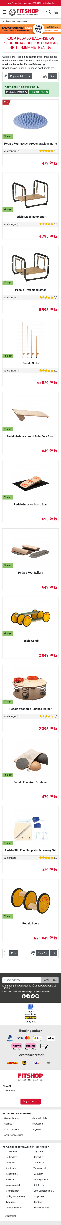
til (10, 1090)
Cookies (8, 1123)
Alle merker (10, 1216)
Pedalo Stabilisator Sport (30, 216)
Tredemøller (11, 1157)
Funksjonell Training (15, 1196)
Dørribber (38, 1202)
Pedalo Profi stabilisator (30, 289)
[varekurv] (56, 12)
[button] (53, 953)
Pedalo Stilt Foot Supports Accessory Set (30, 850)
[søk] (49, 12)
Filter (52, 76)
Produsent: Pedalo (15, 92)
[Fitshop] (24, 11)
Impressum (37, 1123)
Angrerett (37, 1129)
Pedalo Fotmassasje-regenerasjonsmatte (30, 143)
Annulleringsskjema (13, 1135)
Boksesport (11, 1179)
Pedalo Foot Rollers (30, 572)
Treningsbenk (39, 1168)
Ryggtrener (10, 1202)
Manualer (38, 1174)
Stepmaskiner (12, 1191)
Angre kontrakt (31, 1101)
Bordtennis (10, 1168)
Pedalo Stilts (31, 363)
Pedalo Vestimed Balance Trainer (30, 708)
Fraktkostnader (11, 1129)
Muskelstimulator (13, 1207)
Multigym (10, 1162)
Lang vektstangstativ (43, 1191)
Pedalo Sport (30, 923)
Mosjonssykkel (12, 1185)
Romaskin (38, 1157)
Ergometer (38, 1151)
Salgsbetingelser (12, 1118)
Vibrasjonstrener (41, 1207)
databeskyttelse (40, 1118)
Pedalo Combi (30, 640)
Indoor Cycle (11, 1174)
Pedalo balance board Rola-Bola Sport (31, 436)
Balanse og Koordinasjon (16, 21)
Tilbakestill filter (38, 92)
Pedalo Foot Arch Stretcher (30, 782)
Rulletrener (38, 1185)
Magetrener (39, 1196)
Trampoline (38, 1162)
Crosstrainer (11, 1151)
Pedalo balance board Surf (30, 504)
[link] (24, 996)
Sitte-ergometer (40, 1179)
